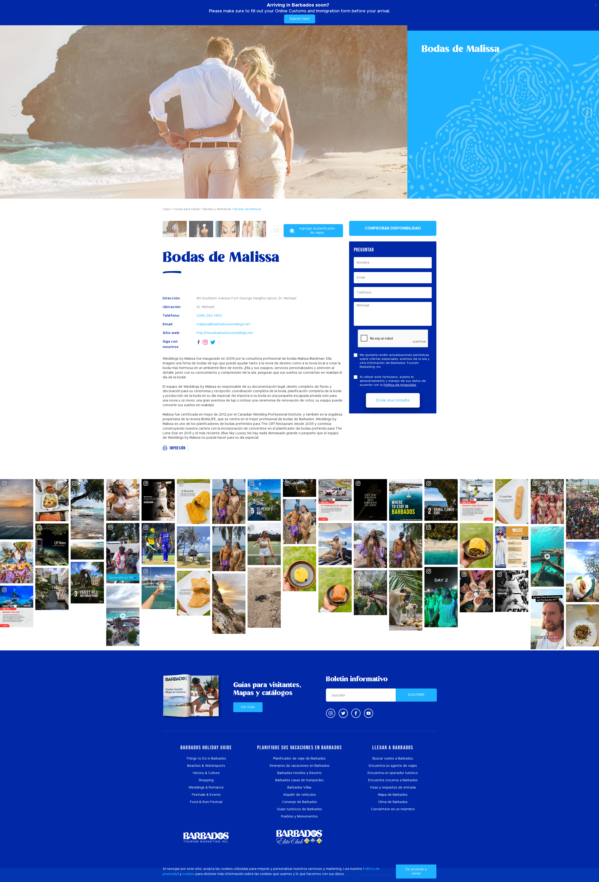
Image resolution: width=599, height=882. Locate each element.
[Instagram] (205, 342)
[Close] (595, 4)
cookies (189, 874)
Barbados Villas (299, 787)
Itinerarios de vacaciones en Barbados (299, 765)
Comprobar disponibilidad (393, 228)
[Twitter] (212, 341)
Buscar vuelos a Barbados (393, 758)
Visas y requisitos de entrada (393, 787)
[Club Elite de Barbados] (299, 837)
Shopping (206, 780)
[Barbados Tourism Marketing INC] (206, 837)
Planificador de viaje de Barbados (299, 758)
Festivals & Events (206, 794)
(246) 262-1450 (209, 315)
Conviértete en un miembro (393, 809)
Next (586, 112)
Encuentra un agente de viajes (393, 765)
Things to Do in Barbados (206, 758)
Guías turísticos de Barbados (299, 809)
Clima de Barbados (393, 802)
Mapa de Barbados (393, 794)
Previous (13, 112)
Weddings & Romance (206, 787)
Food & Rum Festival (206, 802)
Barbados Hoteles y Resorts (299, 773)
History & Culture (206, 773)
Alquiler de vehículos (299, 794)
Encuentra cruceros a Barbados (393, 780)
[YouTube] (368, 713)
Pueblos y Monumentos (299, 816)
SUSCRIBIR (416, 694)
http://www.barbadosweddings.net (225, 333)
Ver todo (248, 707)
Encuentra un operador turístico (393, 773)
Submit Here (300, 19)
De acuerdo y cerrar (416, 871)
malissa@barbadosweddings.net (223, 324)
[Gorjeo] (343, 713)
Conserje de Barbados (299, 802)
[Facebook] (198, 341)
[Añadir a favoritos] (276, 231)
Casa (166, 209)
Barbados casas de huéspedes (299, 780)
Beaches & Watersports (206, 765)
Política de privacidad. (400, 385)
